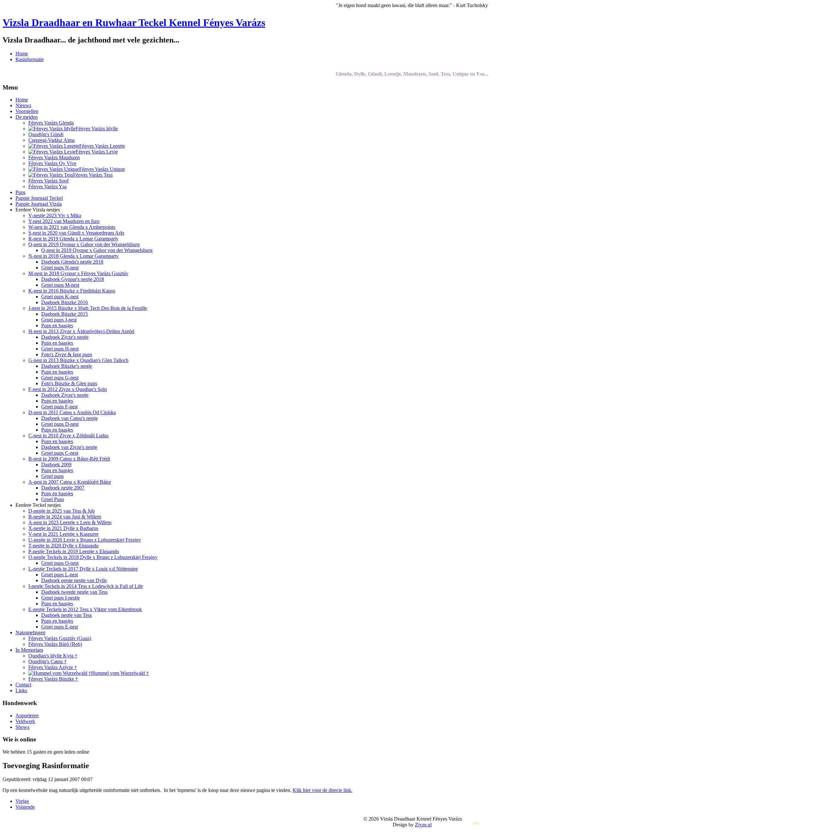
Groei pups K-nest (60, 296)
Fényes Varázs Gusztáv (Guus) (59, 638)
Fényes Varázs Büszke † (53, 679)
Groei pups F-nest (59, 406)
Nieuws (23, 105)
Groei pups (52, 476)
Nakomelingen (30, 632)
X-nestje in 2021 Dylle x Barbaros (63, 528)
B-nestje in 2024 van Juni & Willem (64, 516)
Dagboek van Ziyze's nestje (69, 447)
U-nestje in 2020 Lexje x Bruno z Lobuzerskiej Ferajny (84, 540)
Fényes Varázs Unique (102, 169)
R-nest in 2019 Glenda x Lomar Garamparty (73, 238)
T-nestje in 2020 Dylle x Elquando (63, 545)
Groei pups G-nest (60, 377)
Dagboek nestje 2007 (62, 487)
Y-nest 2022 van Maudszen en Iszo (63, 221)
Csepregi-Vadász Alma (51, 140)
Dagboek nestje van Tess (66, 615)
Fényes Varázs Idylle (97, 128)
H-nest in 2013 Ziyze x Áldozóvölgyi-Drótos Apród (81, 331)
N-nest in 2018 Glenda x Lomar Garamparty (73, 256)
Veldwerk (25, 721)
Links (21, 690)
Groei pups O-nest (60, 563)
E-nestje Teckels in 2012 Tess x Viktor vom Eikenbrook (85, 609)
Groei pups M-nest (60, 285)
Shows (22, 727)
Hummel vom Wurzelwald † (120, 673)
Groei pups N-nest (60, 267)
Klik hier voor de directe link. (322, 790)
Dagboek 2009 (56, 464)
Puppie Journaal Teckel (39, 198)
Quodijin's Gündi (45, 134)
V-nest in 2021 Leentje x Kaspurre (63, 534)
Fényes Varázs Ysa (47, 186)
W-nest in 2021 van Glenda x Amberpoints (71, 227)
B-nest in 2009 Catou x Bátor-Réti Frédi (69, 458)
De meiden (26, 117)
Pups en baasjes (57, 325)
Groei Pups (52, 499)
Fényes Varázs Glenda (51, 123)
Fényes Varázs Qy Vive (52, 163)
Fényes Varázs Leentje (102, 146)
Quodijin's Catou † (47, 661)
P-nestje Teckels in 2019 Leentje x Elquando (73, 551)
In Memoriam (29, 650)
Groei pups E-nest (59, 626)
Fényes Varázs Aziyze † (52, 667)
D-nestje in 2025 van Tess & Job (61, 511)
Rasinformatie (29, 59)
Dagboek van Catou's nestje (69, 418)
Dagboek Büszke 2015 (64, 314)
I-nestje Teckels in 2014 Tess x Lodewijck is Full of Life (85, 586)
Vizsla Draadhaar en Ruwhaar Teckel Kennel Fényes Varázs (134, 22)
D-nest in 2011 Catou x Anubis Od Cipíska (72, 412)
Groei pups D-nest (60, 424)
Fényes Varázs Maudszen (54, 157)
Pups (20, 192)
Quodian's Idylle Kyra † (52, 655)
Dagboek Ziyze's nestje (65, 337)
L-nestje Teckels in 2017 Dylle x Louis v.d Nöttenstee (83, 569)
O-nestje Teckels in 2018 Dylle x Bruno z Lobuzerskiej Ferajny (92, 557)
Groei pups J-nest (59, 319)
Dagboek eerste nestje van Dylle (74, 580)
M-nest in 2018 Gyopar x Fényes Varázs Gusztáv (78, 273)
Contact (23, 684)
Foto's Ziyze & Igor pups (66, 354)
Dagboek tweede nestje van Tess (74, 592)
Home (21, 53)
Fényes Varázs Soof (48, 180)
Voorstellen (26, 111)
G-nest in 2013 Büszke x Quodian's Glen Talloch (78, 360)
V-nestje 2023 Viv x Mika (54, 215)
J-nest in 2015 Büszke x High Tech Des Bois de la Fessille (87, 308)
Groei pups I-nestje (60, 597)
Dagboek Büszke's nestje (66, 366)
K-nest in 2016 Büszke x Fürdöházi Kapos (71, 290)
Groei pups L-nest (59, 574)
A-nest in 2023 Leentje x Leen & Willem (69, 522)
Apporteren (27, 715)
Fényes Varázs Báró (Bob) (55, 644)
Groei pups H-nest (60, 348)
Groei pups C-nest (59, 453)
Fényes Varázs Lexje (97, 151)
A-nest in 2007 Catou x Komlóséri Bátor (69, 482)
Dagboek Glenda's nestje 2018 (72, 262)
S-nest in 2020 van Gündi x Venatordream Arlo (76, 233)
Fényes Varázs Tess (93, 175)
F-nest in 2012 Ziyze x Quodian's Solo (67, 389)
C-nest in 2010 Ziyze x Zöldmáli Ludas (68, 435)
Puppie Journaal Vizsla (38, 204)
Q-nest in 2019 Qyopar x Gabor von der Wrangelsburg (84, 244)
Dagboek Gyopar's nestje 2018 (72, 279)
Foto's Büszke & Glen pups (69, 383)
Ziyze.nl (423, 824)
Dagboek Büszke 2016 (64, 302)
